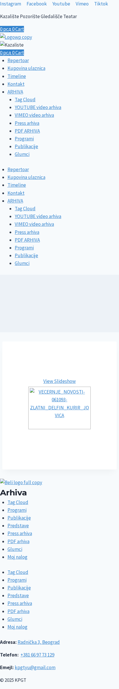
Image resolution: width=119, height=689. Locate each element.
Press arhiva (27, 123)
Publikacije (26, 146)
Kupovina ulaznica (26, 68)
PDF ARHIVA (27, 131)
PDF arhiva (18, 541)
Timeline (17, 76)
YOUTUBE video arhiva (38, 107)
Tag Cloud (25, 99)
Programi (24, 138)
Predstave (18, 525)
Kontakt (16, 84)
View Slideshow (59, 381)
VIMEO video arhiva (34, 115)
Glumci (22, 154)
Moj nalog (17, 557)
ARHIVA (15, 92)
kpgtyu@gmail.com (35, 667)
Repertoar (18, 60)
